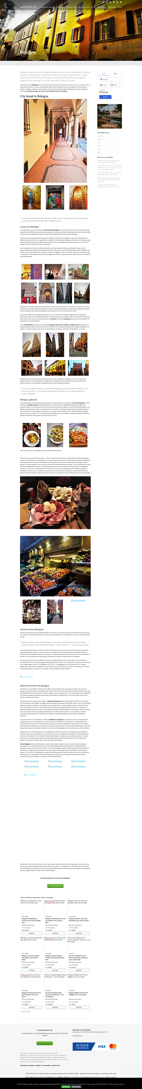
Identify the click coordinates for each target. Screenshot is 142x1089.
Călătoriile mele (71, 7)
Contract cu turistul (61, 1059)
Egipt (99, 152)
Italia (24, 56)
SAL (26, 1062)
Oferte (93, 7)
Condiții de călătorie (58, 1057)
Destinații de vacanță (47, 7)
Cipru (99, 142)
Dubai (99, 149)
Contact (120, 7)
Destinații (23, 1053)
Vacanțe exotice (47, 1055)
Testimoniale (112, 7)
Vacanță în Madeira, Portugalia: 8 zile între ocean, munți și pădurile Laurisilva (109, 161)
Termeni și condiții (32, 1057)
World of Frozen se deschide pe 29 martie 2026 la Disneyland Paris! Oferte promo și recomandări (109, 179)
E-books (56, 1055)
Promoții (30, 1053)
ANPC (22, 1062)
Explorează (60, 7)
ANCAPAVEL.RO (28, 6)
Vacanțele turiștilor (84, 7)
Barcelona (100, 139)
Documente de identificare (46, 1059)
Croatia (99, 146)
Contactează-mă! (55, 886)
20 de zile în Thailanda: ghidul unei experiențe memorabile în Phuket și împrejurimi (109, 173)
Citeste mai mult (76, 1086)
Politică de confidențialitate (28, 1059)
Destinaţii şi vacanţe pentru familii (30, 1055)
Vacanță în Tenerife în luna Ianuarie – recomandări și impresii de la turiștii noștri (109, 185)
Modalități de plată (45, 1057)
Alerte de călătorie (38, 1062)
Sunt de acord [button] (65, 1086)
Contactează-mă (52, 1053)
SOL (30, 1062)
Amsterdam (101, 136)
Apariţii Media (101, 7)
